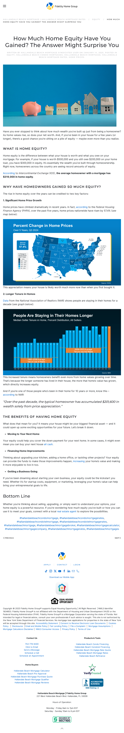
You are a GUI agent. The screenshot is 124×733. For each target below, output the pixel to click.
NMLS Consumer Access (47, 629)
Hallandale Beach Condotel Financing (92, 647)
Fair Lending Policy (58, 626)
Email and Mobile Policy (36, 626)
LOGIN (76, 565)
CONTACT (62, 565)
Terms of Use (84, 629)
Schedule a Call (32, 653)
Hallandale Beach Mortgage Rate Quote (92, 650)
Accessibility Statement (47, 623)
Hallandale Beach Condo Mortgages (39, 55)
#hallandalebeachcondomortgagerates (82, 518)
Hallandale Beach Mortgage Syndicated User (50, 53)
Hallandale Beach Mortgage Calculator (32, 670)
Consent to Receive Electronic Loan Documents (83, 623)
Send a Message (32, 650)
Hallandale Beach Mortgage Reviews (32, 682)
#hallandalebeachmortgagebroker (56, 525)
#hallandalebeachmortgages (102, 528)
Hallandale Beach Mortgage (82, 55)
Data (5, 300)
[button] (4, 6)
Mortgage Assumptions (99, 626)
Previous (9, 538)
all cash (48, 444)
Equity (11, 55)
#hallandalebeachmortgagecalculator (98, 525)
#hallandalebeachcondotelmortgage (37, 521)
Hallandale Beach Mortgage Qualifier (32, 679)
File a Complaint (78, 626)
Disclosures (17, 626)
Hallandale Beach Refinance (92, 656)
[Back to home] (62, 6)
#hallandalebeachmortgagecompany (26, 528)
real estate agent (66, 511)
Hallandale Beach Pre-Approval (31, 673)
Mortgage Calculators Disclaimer (18, 629)
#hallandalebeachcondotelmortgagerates (83, 521)
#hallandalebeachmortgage (19, 525)
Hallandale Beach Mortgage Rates (92, 653)
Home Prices (76, 57)
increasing (79, 461)
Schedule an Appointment (32, 656)
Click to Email (32, 647)
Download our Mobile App (61, 577)
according (82, 206)
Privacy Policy (68, 629)
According (9, 173)
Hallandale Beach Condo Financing (92, 644)
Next (117, 538)
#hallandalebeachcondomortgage (39, 518)
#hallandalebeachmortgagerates (66, 528)
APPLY (47, 565)
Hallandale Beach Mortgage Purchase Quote (32, 676)
